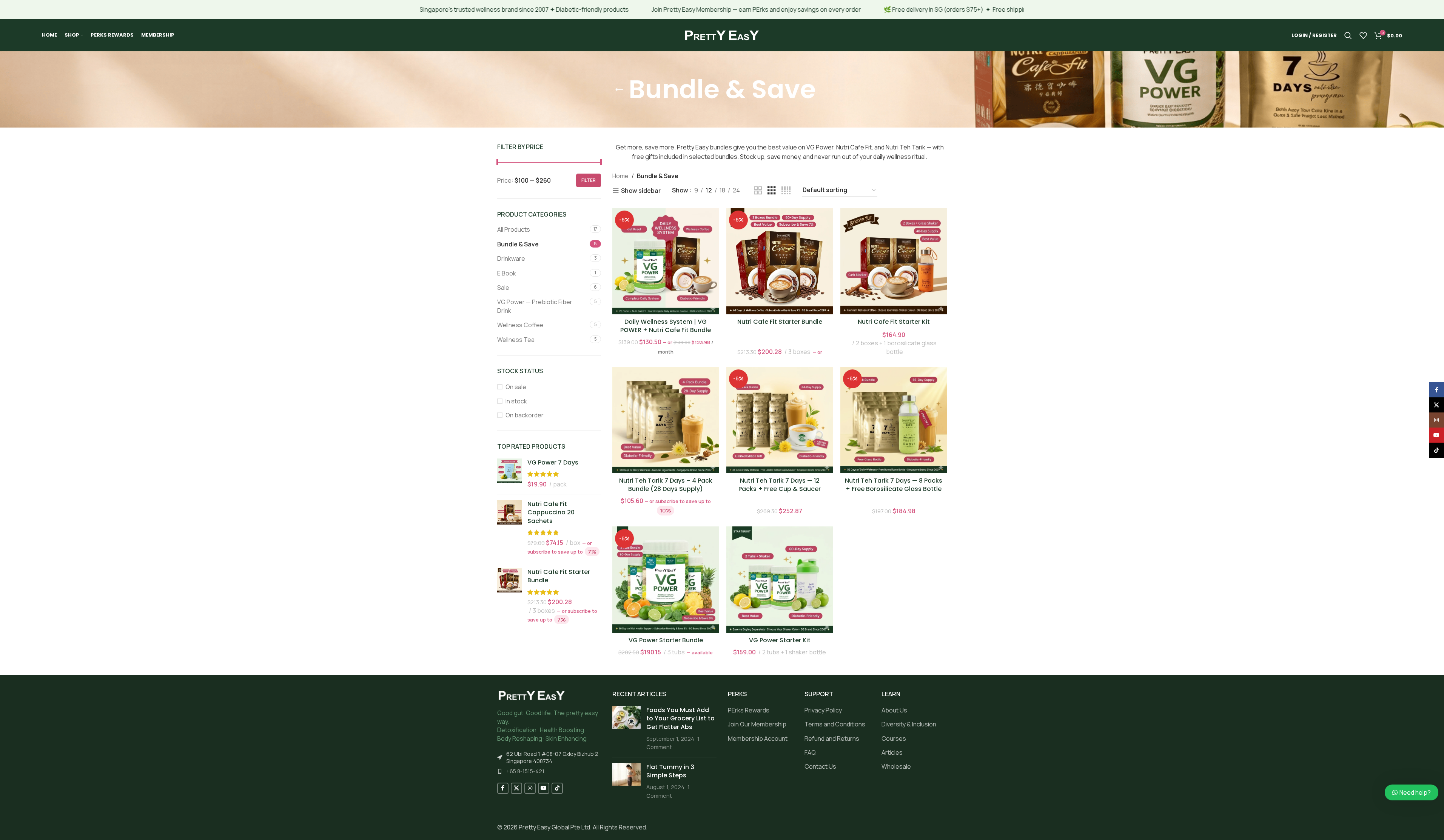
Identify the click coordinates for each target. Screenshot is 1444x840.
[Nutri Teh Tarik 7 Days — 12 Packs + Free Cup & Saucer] (779, 420)
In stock (516, 401)
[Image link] (531, 695)
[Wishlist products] (1363, 35)
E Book (506, 273)
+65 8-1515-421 (525, 771)
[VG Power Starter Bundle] (665, 579)
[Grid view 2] (758, 190)
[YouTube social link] (543, 788)
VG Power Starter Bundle (666, 640)
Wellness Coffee (520, 325)
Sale (503, 287)
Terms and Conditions (834, 724)
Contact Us (820, 766)
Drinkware (511, 258)
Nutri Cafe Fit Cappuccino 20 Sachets (551, 512)
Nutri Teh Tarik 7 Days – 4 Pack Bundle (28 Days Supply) (665, 484)
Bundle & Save (518, 244)
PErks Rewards (748, 710)
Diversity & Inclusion (909, 724)
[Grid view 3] (771, 190)
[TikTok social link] (557, 788)
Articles (892, 752)
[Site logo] (722, 35)
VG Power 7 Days (552, 462)
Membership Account (757, 738)
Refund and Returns (831, 738)
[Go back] (619, 89)
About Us (894, 710)
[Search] (1348, 35)
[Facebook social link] (503, 788)
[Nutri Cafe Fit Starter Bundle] (509, 596)
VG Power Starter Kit (780, 640)
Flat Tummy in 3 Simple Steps (670, 771)
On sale (515, 387)
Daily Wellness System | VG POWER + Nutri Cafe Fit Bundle (665, 325)
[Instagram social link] (530, 788)
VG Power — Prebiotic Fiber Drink (534, 306)
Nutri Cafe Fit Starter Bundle (558, 576)
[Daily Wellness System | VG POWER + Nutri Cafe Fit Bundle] (665, 261)
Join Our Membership (757, 724)
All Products (513, 229)
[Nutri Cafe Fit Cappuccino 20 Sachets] (509, 528)
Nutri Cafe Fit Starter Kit (894, 321)
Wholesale (896, 766)
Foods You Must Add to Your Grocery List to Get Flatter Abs (680, 718)
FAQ (810, 752)
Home (620, 176)
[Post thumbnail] (626, 728)
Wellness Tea (516, 339)
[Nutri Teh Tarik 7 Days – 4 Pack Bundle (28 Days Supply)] (665, 420)
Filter (588, 180)
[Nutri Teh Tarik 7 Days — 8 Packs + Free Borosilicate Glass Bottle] (893, 420)
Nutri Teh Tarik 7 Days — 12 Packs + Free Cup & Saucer (779, 484)
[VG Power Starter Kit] (779, 579)
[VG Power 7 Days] (509, 473)
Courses (894, 738)
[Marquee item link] (680, 10)
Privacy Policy (823, 710)
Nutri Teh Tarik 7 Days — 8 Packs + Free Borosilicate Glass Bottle (893, 484)
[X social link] (516, 788)
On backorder (524, 415)
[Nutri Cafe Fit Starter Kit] (893, 261)
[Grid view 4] (786, 190)
